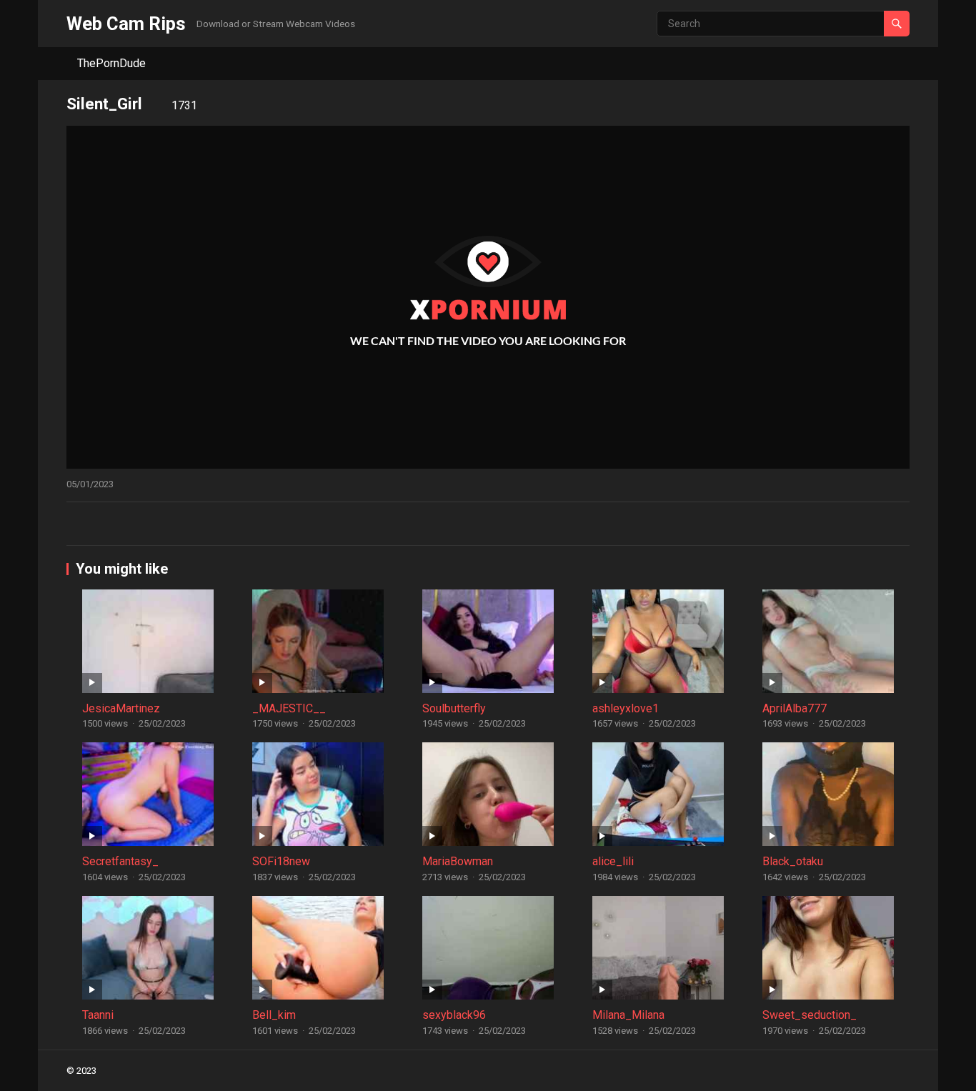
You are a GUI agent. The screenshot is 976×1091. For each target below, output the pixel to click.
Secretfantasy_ (120, 861)
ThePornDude (111, 63)
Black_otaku (792, 861)
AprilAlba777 (794, 708)
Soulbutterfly (454, 708)
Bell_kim (274, 1015)
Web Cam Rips (126, 23)
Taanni (98, 1015)
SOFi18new (281, 861)
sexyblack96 (454, 1015)
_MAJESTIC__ (289, 708)
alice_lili (613, 861)
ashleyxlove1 (625, 708)
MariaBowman (457, 861)
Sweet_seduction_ (809, 1015)
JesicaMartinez (121, 708)
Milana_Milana (628, 1015)
